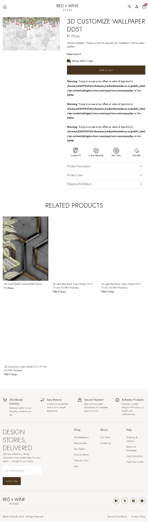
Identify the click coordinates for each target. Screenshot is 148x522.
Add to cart (106, 70)
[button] (5, 7)
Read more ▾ (74, 54)
